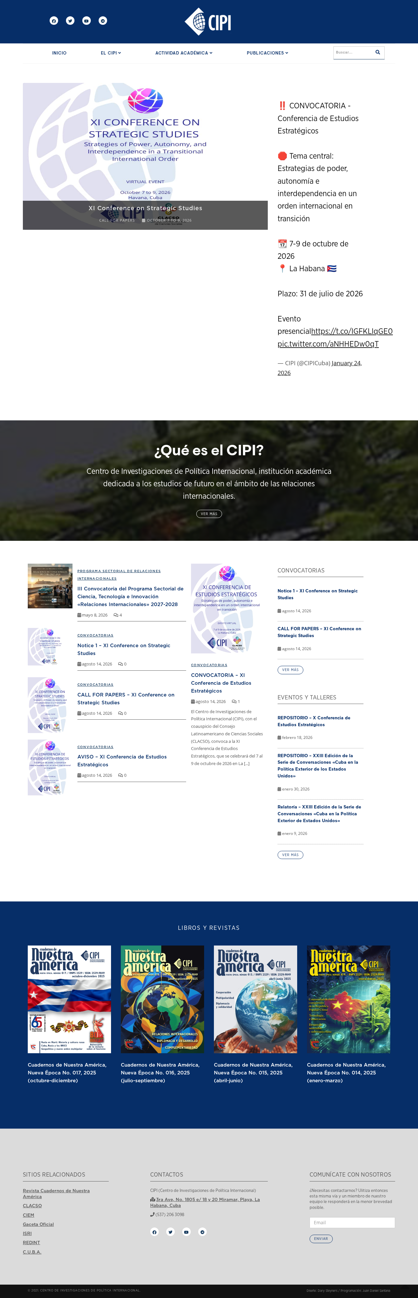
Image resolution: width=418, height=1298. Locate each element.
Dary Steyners (327, 1290)
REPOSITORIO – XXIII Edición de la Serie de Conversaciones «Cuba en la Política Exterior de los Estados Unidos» (318, 765)
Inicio (59, 53)
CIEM (28, 1215)
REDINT (31, 1242)
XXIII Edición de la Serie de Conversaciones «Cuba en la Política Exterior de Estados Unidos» (176, 203)
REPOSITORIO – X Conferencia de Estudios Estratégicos (314, 721)
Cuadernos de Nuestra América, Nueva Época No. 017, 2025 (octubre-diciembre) (67, 1072)
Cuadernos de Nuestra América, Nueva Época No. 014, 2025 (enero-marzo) (346, 1072)
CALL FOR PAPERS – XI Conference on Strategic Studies (319, 632)
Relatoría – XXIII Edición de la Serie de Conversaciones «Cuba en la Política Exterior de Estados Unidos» (319, 814)
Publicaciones (266, 53)
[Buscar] (377, 52)
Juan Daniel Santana (376, 1290)
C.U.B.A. (32, 1252)
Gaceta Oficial (38, 1224)
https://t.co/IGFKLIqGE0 (352, 332)
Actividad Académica (182, 53)
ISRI (27, 1233)
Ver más (209, 514)
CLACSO (32, 1205)
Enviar (321, 1239)
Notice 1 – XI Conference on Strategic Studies (318, 594)
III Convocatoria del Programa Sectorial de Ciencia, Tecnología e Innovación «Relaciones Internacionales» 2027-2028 (130, 596)
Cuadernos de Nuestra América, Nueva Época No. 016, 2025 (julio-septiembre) (160, 1072)
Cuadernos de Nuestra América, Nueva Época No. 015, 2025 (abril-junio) (253, 1072)
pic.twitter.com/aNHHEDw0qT (328, 344)
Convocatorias (209, 665)
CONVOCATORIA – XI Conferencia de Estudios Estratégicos (221, 682)
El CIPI (109, 53)
